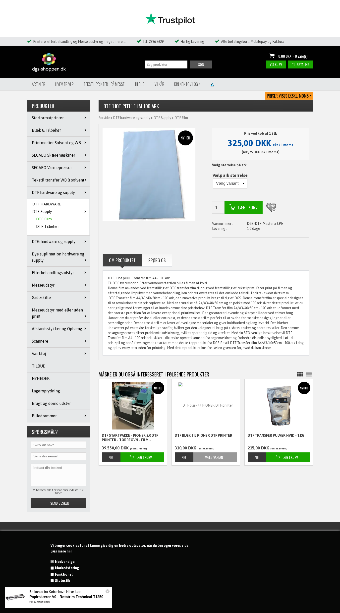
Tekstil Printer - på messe (104, 84)
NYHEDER (41, 378)
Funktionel (63, 574)
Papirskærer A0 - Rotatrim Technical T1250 (66, 597)
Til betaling (300, 64)
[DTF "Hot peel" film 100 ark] (149, 174)
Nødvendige (65, 562)
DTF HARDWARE (46, 204)
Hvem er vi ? (64, 84)
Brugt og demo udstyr (51, 403)
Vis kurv (276, 64)
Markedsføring (67, 568)
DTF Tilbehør (47, 226)
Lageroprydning (46, 391)
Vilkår (159, 84)
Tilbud (139, 84)
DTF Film (44, 219)
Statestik (62, 581)
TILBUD (39, 366)
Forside (104, 118)
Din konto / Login (187, 84)
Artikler (38, 84)
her (69, 551)
